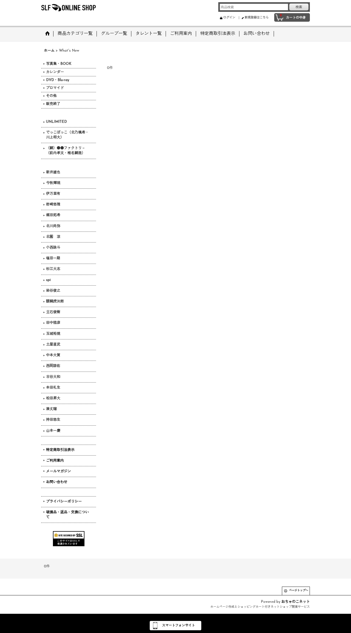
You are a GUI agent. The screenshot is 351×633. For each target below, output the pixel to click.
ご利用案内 (55, 460)
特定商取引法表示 (60, 450)
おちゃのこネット (295, 602)
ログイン (229, 17)
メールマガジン (58, 471)
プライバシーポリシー (64, 501)
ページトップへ (298, 590)
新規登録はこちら (257, 17)
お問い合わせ (56, 482)
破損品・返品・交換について (67, 515)
